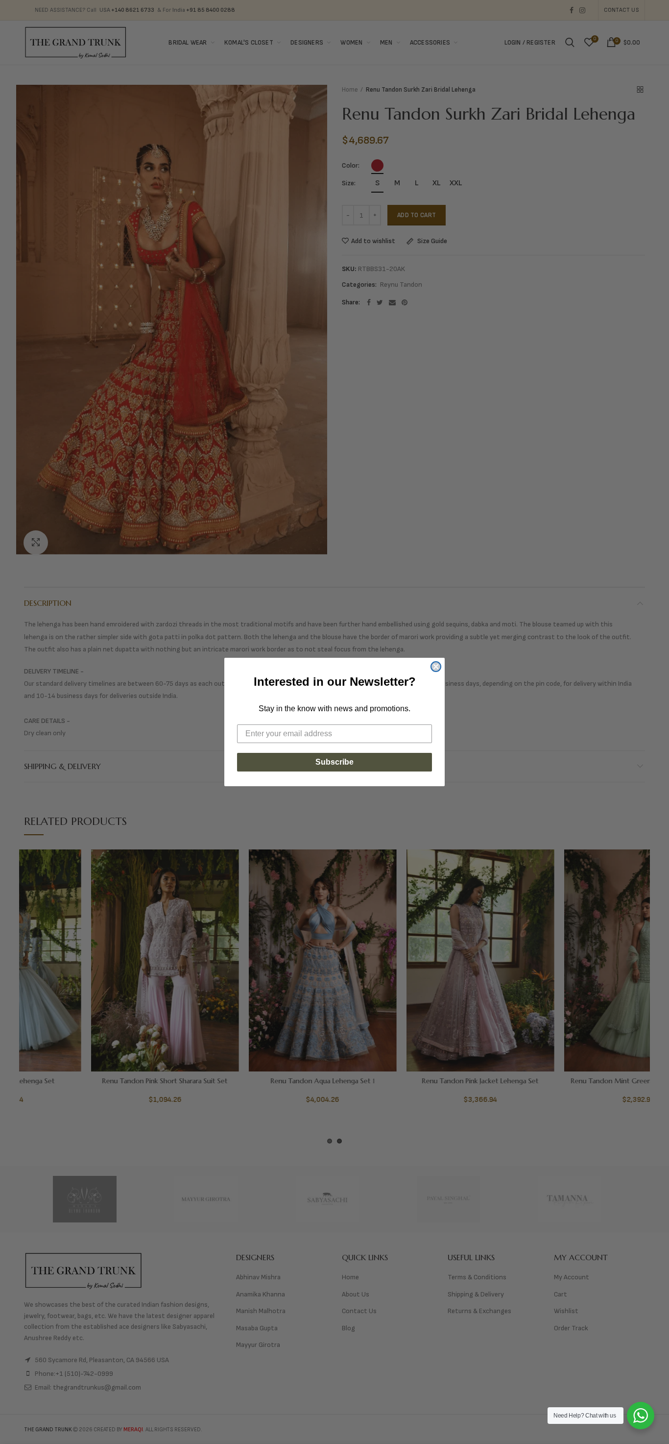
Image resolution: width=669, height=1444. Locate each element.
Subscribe (334, 762)
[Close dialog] (436, 667)
